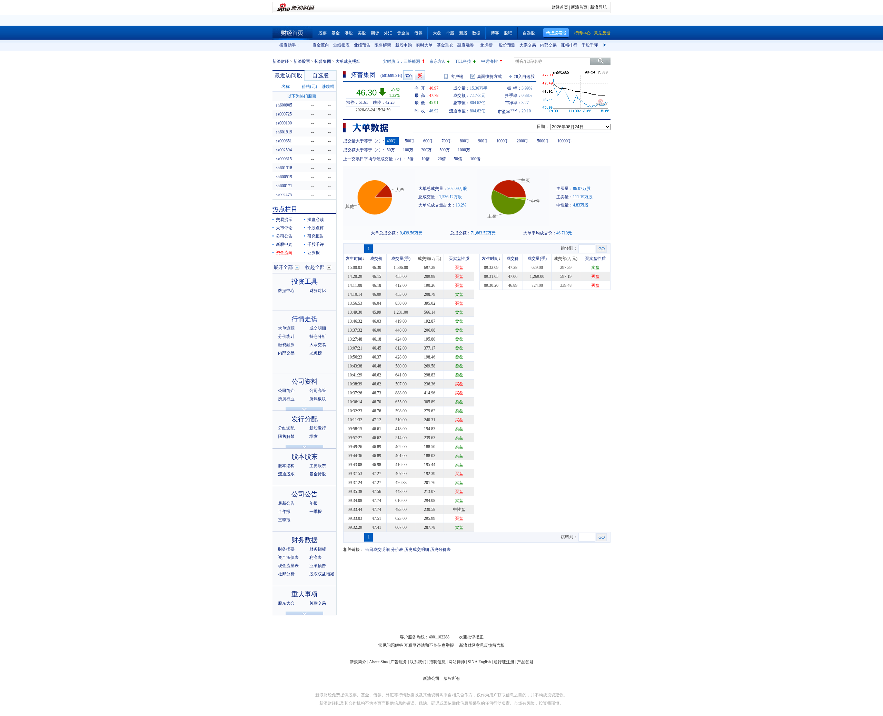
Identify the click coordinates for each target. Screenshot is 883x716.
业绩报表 (341, 45)
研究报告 (315, 236)
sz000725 (284, 114)
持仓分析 (317, 336)
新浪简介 (358, 661)
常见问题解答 (390, 645)
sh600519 (284, 176)
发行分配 (304, 419)
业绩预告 (362, 45)
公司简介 (286, 390)
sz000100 (284, 123)
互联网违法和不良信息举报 (429, 645)
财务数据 (304, 540)
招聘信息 (437, 661)
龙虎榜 (486, 45)
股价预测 (507, 45)
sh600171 (284, 185)
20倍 (442, 159)
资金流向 (320, 45)
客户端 (457, 76)
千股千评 (590, 45)
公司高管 (317, 390)
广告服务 (398, 661)
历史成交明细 (416, 549)
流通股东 (286, 474)
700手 (447, 141)
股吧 (508, 33)
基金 (335, 33)
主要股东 (317, 465)
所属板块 (317, 398)
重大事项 (304, 594)
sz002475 (284, 194)
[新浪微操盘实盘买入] (420, 75)
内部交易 (548, 45)
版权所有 (452, 678)
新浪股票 (302, 61)
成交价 (376, 258)
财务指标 (317, 549)
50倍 (458, 159)
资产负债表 (288, 557)
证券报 (313, 252)
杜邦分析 (286, 574)
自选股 (529, 33)
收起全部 (315, 267)
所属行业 (286, 398)
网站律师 (456, 661)
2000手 (523, 141)
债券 (418, 33)
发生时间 (354, 258)
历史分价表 (440, 549)
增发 (313, 436)
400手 (392, 141)
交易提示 (284, 219)
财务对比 (317, 290)
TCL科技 (463, 61)
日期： (543, 126)
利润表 (315, 557)
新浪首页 (579, 7)
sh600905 (284, 105)
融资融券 (465, 45)
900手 (483, 141)
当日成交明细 (377, 549)
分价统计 (286, 336)
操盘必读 (315, 219)
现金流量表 (288, 565)
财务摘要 (286, 549)
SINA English (479, 661)
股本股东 (304, 456)
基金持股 (317, 474)
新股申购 (403, 45)
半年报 (284, 511)
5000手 (543, 141)
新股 (463, 33)
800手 (465, 141)
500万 (444, 150)
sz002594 (284, 150)
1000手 (502, 141)
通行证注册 (504, 661)
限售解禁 (383, 45)
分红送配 (286, 428)
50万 (391, 150)
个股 (450, 33)
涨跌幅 (328, 86)
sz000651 (284, 141)
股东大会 (286, 603)
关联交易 (317, 603)
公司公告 (284, 236)
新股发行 (317, 428)
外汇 (388, 33)
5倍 (410, 159)
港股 (349, 33)
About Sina (378, 661)
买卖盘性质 (459, 258)
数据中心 (286, 290)
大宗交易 (527, 45)
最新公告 (286, 503)
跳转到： (569, 248)
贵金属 (403, 33)
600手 (428, 141)
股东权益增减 (321, 574)
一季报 (315, 511)
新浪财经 (280, 61)
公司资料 (304, 381)
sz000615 (284, 159)
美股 (362, 33)
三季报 (284, 519)
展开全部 (283, 267)
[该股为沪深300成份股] (408, 75)
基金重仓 (445, 45)
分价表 (397, 549)
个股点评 (315, 227)
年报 (313, 503)
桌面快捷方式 (489, 76)
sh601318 (284, 167)
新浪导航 (598, 7)
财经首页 (560, 7)
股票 (322, 33)
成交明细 (317, 328)
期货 (375, 33)
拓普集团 (323, 61)
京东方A (437, 61)
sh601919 (284, 132)
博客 (495, 33)
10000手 (564, 141)
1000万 (464, 150)
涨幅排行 (569, 45)
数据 (476, 33)
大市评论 (284, 227)
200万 (426, 150)
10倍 (425, 159)
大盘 (437, 33)
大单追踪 (286, 328)
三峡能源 (412, 61)
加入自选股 (524, 76)
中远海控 (489, 61)
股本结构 (286, 465)
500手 (410, 141)
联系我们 (418, 661)
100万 (408, 150)
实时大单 (424, 45)
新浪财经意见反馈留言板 (482, 645)
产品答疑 (525, 661)
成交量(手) (400, 258)
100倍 (475, 159)
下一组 (605, 45)
